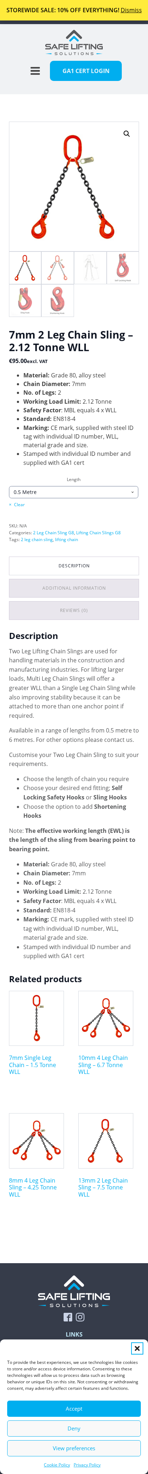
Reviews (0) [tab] (74, 610)
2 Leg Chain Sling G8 (53, 533)
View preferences (74, 1448)
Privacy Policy (87, 1465)
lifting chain (66, 539)
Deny (74, 1428)
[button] (137, 1348)
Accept (74, 1408)
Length (73, 479)
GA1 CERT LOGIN (86, 71)
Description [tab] (74, 566)
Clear (19, 505)
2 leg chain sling (37, 539)
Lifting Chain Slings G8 (98, 533)
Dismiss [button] (131, 10)
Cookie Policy (57, 1465)
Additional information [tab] (74, 588)
